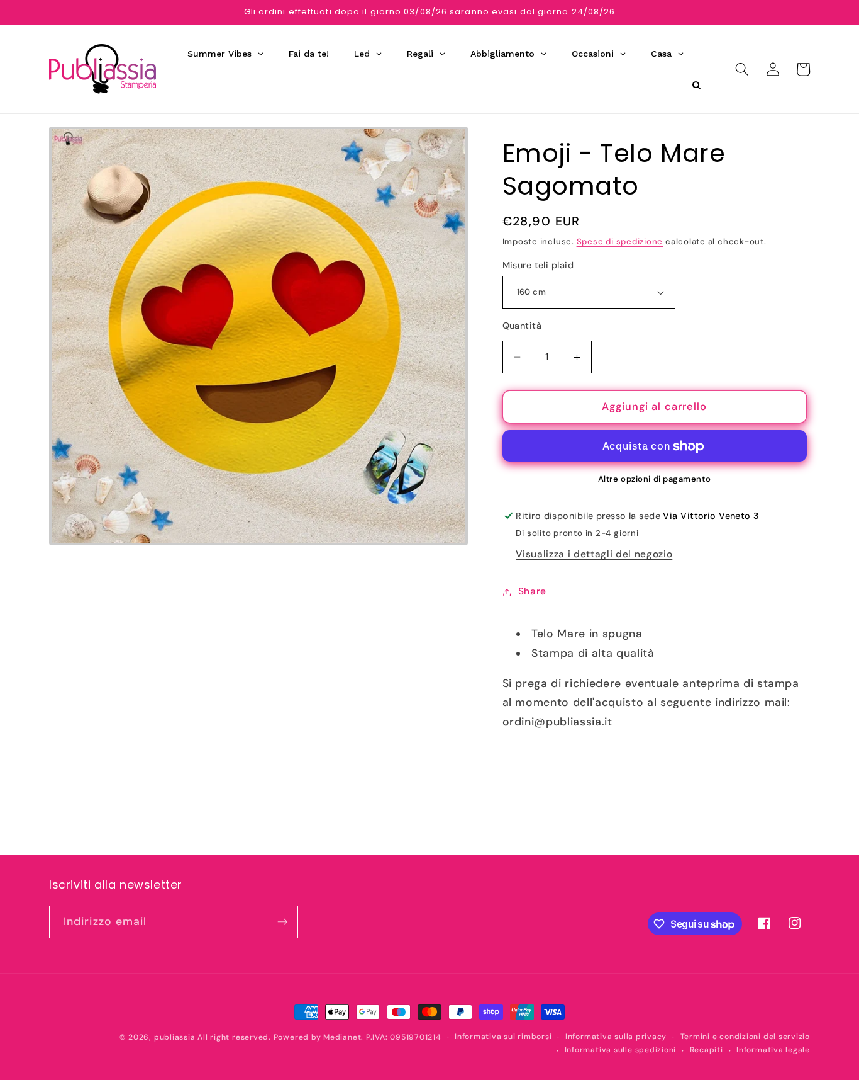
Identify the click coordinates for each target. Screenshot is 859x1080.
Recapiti (706, 1050)
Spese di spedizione (620, 241)
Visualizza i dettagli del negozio (594, 555)
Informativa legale (773, 1050)
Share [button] (532, 592)
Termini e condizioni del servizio (745, 1037)
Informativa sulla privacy (616, 1037)
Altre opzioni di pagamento (654, 479)
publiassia (175, 1037)
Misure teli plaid (538, 265)
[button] (742, 69)
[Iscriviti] (282, 922)
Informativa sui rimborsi (503, 1037)
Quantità (522, 326)
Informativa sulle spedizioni (621, 1050)
